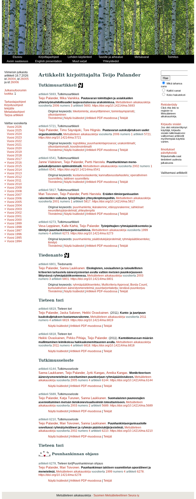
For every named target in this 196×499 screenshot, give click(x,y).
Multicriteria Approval (115, 284)
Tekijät (124, 118)
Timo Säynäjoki (70, 130)
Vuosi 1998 (14, 227)
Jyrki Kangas (96, 373)
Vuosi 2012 (14, 177)
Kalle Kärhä (70, 226)
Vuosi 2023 (14, 137)
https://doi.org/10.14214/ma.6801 (92, 279)
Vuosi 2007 (14, 194)
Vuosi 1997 (14, 230)
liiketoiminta (80, 111)
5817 (87, 201)
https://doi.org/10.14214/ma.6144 (131, 380)
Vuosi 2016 (14, 162)
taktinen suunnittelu (76, 178)
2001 (56, 201)
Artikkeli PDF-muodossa (101, 118)
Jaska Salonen (70, 312)
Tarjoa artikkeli (13, 115)
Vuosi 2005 (14, 202)
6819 (65, 320)
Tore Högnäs (92, 130)
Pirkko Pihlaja (76, 338)
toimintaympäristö (122, 111)
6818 (87, 345)
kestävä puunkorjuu (132, 288)
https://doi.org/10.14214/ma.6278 (59, 475)
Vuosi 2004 (14, 205)
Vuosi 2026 (14, 127)
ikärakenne (99, 207)
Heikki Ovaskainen (95, 312)
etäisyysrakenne (119, 207)
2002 (135, 166)
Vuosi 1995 (14, 237)
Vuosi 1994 (14, 241)
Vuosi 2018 (14, 155)
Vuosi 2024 (14, 134)
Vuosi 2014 (14, 169)
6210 (105, 430)
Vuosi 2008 (14, 191)
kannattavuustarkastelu (114, 175)
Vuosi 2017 (14, 159)
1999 (144, 230)
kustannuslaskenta (85, 175)
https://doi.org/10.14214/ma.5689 (131, 405)
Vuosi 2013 (14, 173)
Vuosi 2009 (14, 187)
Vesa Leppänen (49, 226)
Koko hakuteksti (176, 94)
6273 (65, 233)
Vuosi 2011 (14, 180)
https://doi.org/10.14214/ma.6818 (113, 345)
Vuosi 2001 (14, 216)
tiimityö (52, 242)
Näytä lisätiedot (74, 118)
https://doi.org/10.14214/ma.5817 (113, 201)
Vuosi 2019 (14, 152)
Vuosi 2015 (14, 166)
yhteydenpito (86, 210)
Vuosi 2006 (14, 198)
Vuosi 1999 (14, 223)
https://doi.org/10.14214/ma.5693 (113, 105)
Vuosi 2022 (14, 141)
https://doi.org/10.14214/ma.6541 (78, 169)
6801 (65, 279)
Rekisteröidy (169, 104)
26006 (15, 82)
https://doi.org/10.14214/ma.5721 (59, 137)
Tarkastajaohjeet (15, 101)
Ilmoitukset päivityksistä (169, 151)
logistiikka (79, 143)
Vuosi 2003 (14, 209)
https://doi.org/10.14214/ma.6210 (131, 430)
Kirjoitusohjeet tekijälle (13, 106)
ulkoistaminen (57, 114)
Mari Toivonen (48, 194)
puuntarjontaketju (106, 288)
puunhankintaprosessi (101, 143)
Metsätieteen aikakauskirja (133, 102)
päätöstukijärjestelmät (106, 239)
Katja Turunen (69, 398)
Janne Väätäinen (50, 162)
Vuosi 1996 (14, 234)
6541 (52, 169)
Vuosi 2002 (14, 212)
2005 (74, 380)
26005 (24, 79)
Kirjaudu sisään (171, 124)
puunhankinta (82, 207)
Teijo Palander (48, 98)
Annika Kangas (116, 373)
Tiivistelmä (55, 118)
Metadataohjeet (14, 111)
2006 (56, 105)
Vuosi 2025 (14, 130)
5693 (87, 105)
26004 (11, 79)
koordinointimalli (81, 146)
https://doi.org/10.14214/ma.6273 (92, 233)
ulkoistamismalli (58, 146)
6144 (105, 380)
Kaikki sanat (174, 90)
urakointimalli (126, 143)
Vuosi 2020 (14, 148)
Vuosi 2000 (14, 219)
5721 (147, 134)
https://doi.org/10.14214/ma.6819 (92, 320)
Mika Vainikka (69, 98)
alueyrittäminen (100, 111)
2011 (143, 317)
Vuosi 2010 (14, 184)
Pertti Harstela (95, 162)
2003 (140, 275)
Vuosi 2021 (14, 144)
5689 (105, 405)
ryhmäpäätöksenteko (135, 239)
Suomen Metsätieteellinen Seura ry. (116, 495)
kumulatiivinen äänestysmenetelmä (71, 288)
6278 (140, 471)
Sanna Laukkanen (72, 268)
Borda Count (138, 284)
